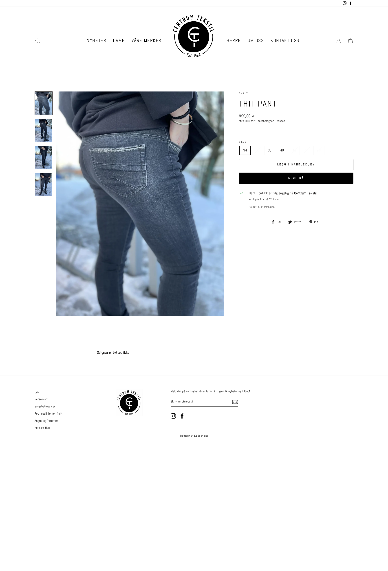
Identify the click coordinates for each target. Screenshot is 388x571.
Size (243, 142)
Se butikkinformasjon (262, 207)
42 (294, 150)
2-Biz (243, 93)
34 (245, 150)
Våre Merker (146, 40)
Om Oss (256, 40)
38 (270, 150)
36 (257, 150)
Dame (119, 40)
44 (307, 150)
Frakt (259, 121)
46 (319, 150)
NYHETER (96, 40)
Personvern (41, 399)
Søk (37, 392)
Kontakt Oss (285, 40)
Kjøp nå (296, 178)
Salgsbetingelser (45, 406)
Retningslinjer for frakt (49, 413)
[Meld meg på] (235, 402)
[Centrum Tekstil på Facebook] (182, 416)
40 (282, 150)
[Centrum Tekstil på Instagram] (173, 416)
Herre (234, 40)
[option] (140, 203)
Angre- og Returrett (47, 421)
